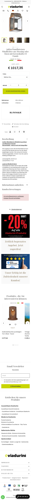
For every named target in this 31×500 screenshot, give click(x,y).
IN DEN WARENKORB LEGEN (15, 91)
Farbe (4, 74)
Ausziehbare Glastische (23, 411)
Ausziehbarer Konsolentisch (10, 414)
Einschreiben (16, 386)
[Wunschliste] (15, 324)
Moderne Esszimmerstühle (9, 436)
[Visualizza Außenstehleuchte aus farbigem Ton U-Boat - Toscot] (10, 324)
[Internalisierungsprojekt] (12, 485)
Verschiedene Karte (15, 479)
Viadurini (5, 466)
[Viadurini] (15, 6)
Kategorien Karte (16, 477)
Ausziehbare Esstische (9, 406)
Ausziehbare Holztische (8, 411)
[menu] (29, 7)
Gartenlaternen (16, 209)
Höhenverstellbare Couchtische (10, 424)
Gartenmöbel (6, 439)
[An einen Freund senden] (10, 132)
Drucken (16, 126)
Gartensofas (24, 442)
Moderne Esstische (8, 417)
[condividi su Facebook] (19, 132)
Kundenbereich (7, 470)
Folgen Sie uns (7, 473)
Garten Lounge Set (15, 442)
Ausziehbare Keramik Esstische (10, 409)
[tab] (15, 139)
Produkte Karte (6, 477)
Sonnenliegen (5, 442)
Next (27, 21)
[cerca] (2, 7)
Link (20, 382)
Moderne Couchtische (7, 422)
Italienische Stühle (8, 430)
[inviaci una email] (3, 11)
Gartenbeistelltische (7, 444)
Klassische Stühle (6, 433)
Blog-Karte (25, 477)
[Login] (18, 11)
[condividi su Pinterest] (24, 132)
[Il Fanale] (15, 112)
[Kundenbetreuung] (8, 11)
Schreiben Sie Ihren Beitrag (21, 124)
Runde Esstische (6, 420)
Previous (3, 21)
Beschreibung (8, 139)
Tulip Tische (23, 424)
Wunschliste (7, 124)
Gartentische (5, 427)
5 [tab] (19, 346)
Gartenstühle (21, 436)
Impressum (5, 462)
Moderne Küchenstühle (18, 433)
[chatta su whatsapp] (3, 497)
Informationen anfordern (13, 185)
